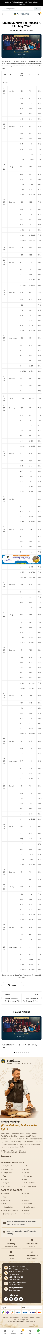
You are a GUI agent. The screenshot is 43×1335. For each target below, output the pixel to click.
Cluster (26, 1169)
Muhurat (27, 1214)
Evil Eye (26, 1173)
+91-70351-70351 (16, 1272)
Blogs (5, 1197)
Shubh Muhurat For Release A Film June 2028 (12, 1001)
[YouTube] (21, 1299)
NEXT (36, 994)
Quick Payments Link (10, 1214)
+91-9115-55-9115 (16, 1277)
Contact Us (6, 1200)
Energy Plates (7, 1173)
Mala (25, 1179)
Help (4, 1204)
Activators (6, 1186)
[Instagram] (16, 1299)
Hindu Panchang (29, 1207)
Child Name (28, 1204)
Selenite (5, 1179)
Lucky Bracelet (8, 1166)
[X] (11, 1299)
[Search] (37, 8)
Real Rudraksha (29, 1183)
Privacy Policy (8, 1207)
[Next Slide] (41, 3)
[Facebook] (6, 1299)
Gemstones (28, 1176)
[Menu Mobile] (4, 14)
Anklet (26, 1166)
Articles (26, 1193)
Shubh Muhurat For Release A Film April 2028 (30, 1001)
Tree (4, 1176)
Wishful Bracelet (8, 1169)
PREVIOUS (7, 994)
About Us (6, 1193)
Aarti (25, 1197)
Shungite (6, 1183)
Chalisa (26, 1200)
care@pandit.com (16, 1288)
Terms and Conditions (10, 1210)
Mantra (26, 1210)
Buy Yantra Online (30, 1186)
